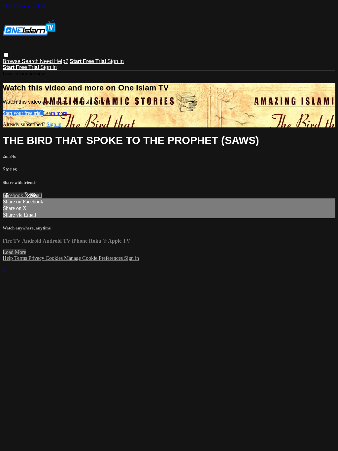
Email (36, 195)
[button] (6, 55)
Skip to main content (24, 5)
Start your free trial (23, 113)
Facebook (13, 195)
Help (8, 258)
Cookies (55, 258)
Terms (21, 258)
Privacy (37, 258)
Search (31, 61)
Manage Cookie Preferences (94, 258)
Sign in (115, 61)
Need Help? (54, 61)
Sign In (48, 67)
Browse (12, 61)
